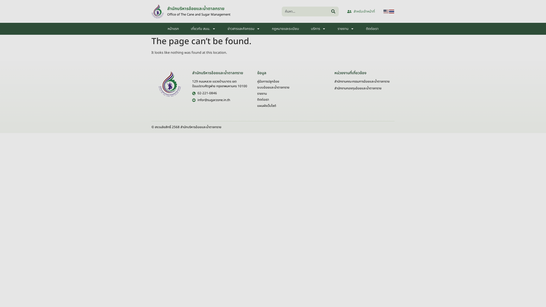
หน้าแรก (173, 28)
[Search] (334, 11)
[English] (386, 11)
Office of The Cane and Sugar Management (198, 14)
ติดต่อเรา (372, 28)
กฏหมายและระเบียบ (285, 28)
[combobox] (306, 11)
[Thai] (392, 11)
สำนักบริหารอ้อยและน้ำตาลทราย (195, 9)
